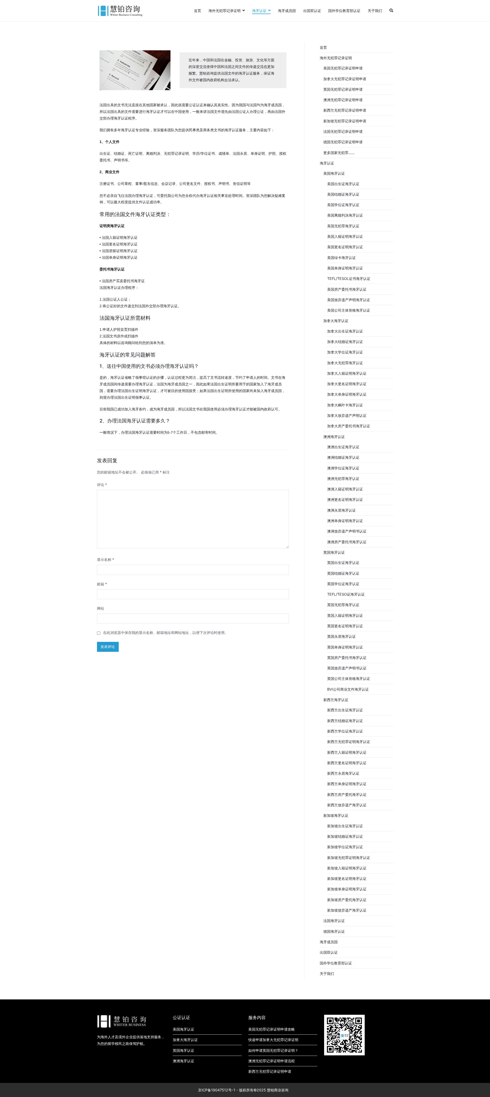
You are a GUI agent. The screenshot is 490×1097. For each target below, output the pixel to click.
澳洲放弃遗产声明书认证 (346, 531)
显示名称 (105, 559)
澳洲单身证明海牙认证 (345, 520)
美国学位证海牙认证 (343, 205)
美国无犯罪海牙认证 (343, 226)
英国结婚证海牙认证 (343, 573)
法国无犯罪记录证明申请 (343, 131)
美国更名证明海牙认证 (345, 247)
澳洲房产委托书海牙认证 (346, 542)
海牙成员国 (287, 10)
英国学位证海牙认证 (343, 584)
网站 (100, 608)
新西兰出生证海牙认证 (345, 710)
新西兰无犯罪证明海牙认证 (348, 741)
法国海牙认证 (334, 920)
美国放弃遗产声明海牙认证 (348, 300)
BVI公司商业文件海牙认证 (348, 689)
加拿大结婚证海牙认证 (345, 341)
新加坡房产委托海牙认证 (346, 900)
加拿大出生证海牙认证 (345, 331)
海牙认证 (259, 10)
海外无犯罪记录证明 (225, 10)
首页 (197, 10)
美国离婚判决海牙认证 (345, 215)
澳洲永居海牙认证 (341, 510)
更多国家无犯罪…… (338, 152)
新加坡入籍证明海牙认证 (346, 868)
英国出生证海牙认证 (343, 562)
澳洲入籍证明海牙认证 (345, 489)
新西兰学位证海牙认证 (345, 731)
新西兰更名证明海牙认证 (346, 763)
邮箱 (102, 584)
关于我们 (375, 10)
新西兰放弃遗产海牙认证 (346, 805)
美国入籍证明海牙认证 (345, 236)
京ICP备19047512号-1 (216, 1090)
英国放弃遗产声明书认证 (346, 668)
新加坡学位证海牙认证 (345, 847)
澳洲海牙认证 (334, 436)
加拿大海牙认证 (335, 321)
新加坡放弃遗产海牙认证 (346, 910)
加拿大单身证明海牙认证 (346, 394)
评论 (102, 484)
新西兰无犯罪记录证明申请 (344, 110)
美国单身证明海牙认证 (345, 268)
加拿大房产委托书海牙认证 (348, 426)
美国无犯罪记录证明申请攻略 (271, 1029)
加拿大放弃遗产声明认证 (346, 415)
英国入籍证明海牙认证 (345, 615)
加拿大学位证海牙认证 (345, 352)
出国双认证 (312, 10)
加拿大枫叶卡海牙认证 (345, 405)
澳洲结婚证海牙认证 (343, 457)
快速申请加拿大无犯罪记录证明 (273, 1039)
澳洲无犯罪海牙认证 (343, 478)
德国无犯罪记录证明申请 (343, 142)
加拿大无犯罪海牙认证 (345, 363)
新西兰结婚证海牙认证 (345, 720)
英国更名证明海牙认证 (345, 626)
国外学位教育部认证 (344, 10)
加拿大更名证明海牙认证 (346, 384)
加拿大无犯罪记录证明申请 (344, 79)
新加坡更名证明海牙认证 (346, 878)
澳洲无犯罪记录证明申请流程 (271, 1061)
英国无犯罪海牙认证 (343, 605)
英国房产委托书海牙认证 (346, 657)
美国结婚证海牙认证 (343, 194)
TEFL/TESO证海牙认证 (346, 594)
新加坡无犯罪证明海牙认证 (348, 857)
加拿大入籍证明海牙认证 (346, 373)
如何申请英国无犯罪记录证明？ (273, 1050)
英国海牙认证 (334, 552)
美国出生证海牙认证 (343, 184)
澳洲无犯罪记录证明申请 (343, 100)
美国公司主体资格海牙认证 (348, 310)
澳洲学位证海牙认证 (343, 468)
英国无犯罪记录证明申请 (343, 89)
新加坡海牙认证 (335, 815)
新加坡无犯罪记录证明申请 (344, 121)
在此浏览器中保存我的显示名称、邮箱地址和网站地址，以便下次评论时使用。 (165, 632)
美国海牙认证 (334, 173)
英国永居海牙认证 (341, 636)
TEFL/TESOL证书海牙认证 (348, 278)
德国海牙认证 (334, 931)
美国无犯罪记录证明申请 (343, 68)
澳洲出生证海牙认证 (343, 447)
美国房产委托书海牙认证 (346, 289)
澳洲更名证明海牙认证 (345, 499)
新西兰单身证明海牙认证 (346, 784)
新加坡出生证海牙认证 (345, 826)
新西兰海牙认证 (335, 700)
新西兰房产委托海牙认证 (346, 794)
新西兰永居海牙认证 (343, 773)
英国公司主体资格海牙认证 (348, 678)
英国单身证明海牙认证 (345, 647)
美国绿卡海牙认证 (341, 257)
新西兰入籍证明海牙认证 (346, 752)
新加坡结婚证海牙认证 (345, 836)
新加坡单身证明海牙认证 (346, 889)
